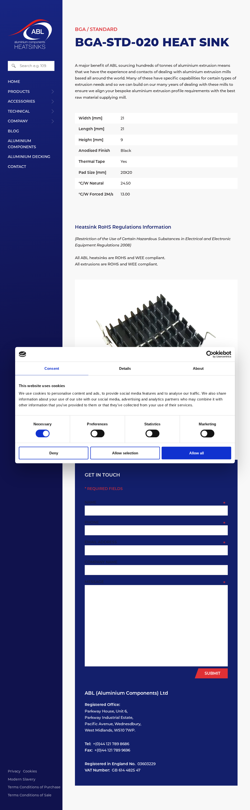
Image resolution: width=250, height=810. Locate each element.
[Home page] (30, 24)
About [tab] (198, 368)
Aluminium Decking (29, 156)
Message (94, 581)
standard (103, 29)
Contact (17, 166)
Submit (212, 673)
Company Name (101, 562)
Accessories (21, 101)
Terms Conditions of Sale (30, 795)
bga (80, 29)
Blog (13, 131)
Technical (19, 111)
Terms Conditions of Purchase (34, 787)
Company (18, 121)
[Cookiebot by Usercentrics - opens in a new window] (209, 354)
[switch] (97, 433)
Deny (53, 453)
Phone (92, 522)
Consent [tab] (51, 368)
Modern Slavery (21, 779)
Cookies (30, 771)
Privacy (14, 771)
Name (90, 502)
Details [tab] (125, 368)
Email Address (101, 542)
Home (14, 81)
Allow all (196, 453)
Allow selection (125, 453)
